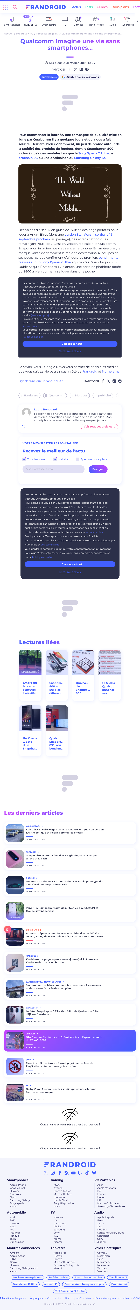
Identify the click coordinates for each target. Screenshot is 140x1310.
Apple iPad (60, 1252)
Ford (13, 1226)
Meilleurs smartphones (27, 1277)
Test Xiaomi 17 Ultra (25, 1284)
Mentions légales (13, 1298)
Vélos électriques (108, 1248)
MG (12, 1229)
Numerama (111, 371)
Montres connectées (23, 1248)
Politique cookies (33, 336)
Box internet (119, 1284)
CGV (136, 1298)
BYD (12, 1220)
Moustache (103, 1262)
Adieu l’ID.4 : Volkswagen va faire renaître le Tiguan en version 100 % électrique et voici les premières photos (65, 831)
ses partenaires (31, 326)
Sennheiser (103, 1235)
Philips (58, 1226)
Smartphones (18, 1180)
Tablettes (58, 1248)
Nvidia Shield (61, 1200)
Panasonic (60, 1223)
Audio (99, 1212)
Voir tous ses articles (98, 426)
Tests (89, 7)
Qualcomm (57, 395)
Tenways (102, 1268)
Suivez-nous (49, 77)
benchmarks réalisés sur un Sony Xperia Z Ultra (68, 260)
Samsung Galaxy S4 (90, 158)
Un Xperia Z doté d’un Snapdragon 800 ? (30, 743)
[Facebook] (59, 1172)
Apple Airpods (105, 1217)
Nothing (102, 1229)
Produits (21, 33)
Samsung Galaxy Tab (66, 1265)
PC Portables (104, 1180)
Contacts (54, 1298)
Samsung (59, 1229)
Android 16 (50, 1284)
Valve (57, 1206)
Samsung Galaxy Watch (24, 1268)
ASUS (57, 1184)
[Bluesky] (94, 1172)
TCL (56, 1235)
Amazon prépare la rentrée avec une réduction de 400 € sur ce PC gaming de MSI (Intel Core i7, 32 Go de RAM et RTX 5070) (64, 935)
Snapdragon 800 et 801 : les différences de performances (56, 688)
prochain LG (28, 158)
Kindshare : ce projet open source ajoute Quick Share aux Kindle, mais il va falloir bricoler (62, 961)
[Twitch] (80, 1172)
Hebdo (63, 459)
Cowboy (102, 1252)
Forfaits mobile (58, 1277)
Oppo (13, 1197)
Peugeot (15, 1232)
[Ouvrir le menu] (5, 7)
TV (53, 1212)
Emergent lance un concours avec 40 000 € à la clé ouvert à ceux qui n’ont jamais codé (30, 688)
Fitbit (13, 1258)
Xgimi (57, 1238)
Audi (12, 1217)
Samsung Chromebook (111, 1206)
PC (31, 33)
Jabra (100, 1223)
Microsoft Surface (107, 1203)
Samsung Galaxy (20, 1200)
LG (55, 1220)
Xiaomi (14, 1206)
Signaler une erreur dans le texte (40, 381)
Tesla (13, 1238)
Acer (100, 1184)
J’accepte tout (72, 343)
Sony (57, 1232)
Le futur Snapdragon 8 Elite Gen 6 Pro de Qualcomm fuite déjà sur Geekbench (62, 1013)
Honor (101, 1197)
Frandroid (89, 371)
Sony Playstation (64, 1203)
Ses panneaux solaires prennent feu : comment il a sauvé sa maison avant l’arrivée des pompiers (63, 987)
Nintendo (59, 1197)
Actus (76, 7)
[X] (46, 1172)
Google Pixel (17, 1187)
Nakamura (103, 1265)
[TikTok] (87, 1172)
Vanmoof (102, 1271)
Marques (81, 395)
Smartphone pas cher (88, 1277)
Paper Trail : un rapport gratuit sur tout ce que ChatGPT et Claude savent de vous (62, 909)
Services (31, 1034)
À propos (37, 1298)
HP (99, 1200)
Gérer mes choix (70, 351)
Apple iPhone (18, 1184)
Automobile (16, 1212)
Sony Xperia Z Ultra (93, 153)
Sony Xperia (17, 1203)
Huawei (14, 1191)
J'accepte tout (72, 564)
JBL (99, 1226)
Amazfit (14, 1252)
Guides (102, 7)
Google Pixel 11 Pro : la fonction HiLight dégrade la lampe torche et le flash (61, 857)
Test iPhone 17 (118, 1277)
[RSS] (66, 1172)
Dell (99, 1191)
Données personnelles (112, 1298)
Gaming (57, 1180)
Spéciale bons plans (94, 459)
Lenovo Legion (62, 1191)
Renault (14, 1235)
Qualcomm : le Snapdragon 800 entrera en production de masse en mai (83, 688)
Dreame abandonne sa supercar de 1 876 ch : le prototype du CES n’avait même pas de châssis (64, 883)
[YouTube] (73, 1172)
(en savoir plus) (40, 315)
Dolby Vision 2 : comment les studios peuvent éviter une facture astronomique (61, 1091)
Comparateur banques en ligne (84, 1284)
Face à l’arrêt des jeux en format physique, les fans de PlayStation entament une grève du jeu (59, 1065)
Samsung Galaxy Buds (110, 1232)
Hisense (58, 1217)
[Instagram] (52, 1172)
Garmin (14, 1262)
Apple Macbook (106, 1187)
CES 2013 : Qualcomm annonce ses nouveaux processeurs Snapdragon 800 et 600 (109, 688)
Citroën (14, 1223)
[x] (24, 427)
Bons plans (120, 7)
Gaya (100, 1258)
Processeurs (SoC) (47, 33)
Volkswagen (17, 1241)
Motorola (15, 1194)
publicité (104, 395)
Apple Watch (17, 1255)
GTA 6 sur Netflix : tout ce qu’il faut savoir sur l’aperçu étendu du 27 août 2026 (64, 1039)
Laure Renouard (45, 409)
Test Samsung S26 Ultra (70, 1291)
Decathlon (103, 1255)
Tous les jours (36, 459)
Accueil (8, 33)
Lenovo (101, 1194)
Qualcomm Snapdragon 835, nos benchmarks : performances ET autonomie (56, 743)
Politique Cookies (78, 1298)
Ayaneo (58, 1187)
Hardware (31, 395)
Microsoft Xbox (63, 1194)
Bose (100, 1220)
